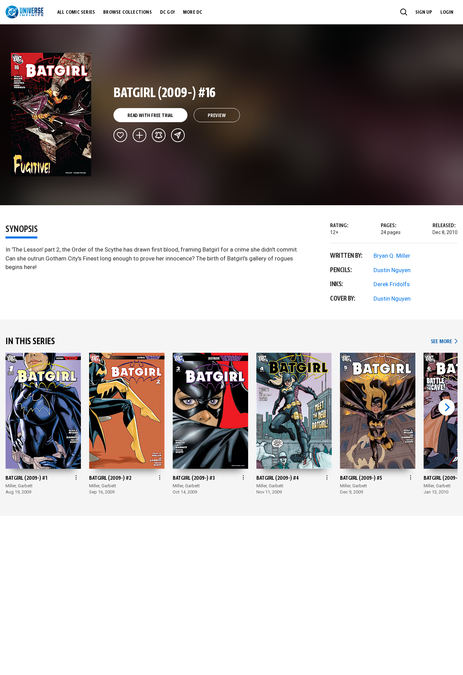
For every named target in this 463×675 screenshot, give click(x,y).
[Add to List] (139, 135)
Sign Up (423, 12)
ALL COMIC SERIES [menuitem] (76, 12)
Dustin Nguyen (392, 270)
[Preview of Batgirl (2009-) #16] (51, 114)
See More (444, 341)
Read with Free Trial (150, 116)
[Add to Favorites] (120, 135)
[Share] (178, 135)
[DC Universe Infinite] (24, 12)
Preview (217, 116)
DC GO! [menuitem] (167, 12)
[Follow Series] (159, 135)
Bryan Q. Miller (392, 255)
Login (446, 12)
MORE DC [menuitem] (192, 12)
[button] (404, 12)
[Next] (446, 407)
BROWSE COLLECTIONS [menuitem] (127, 12)
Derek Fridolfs (392, 284)
